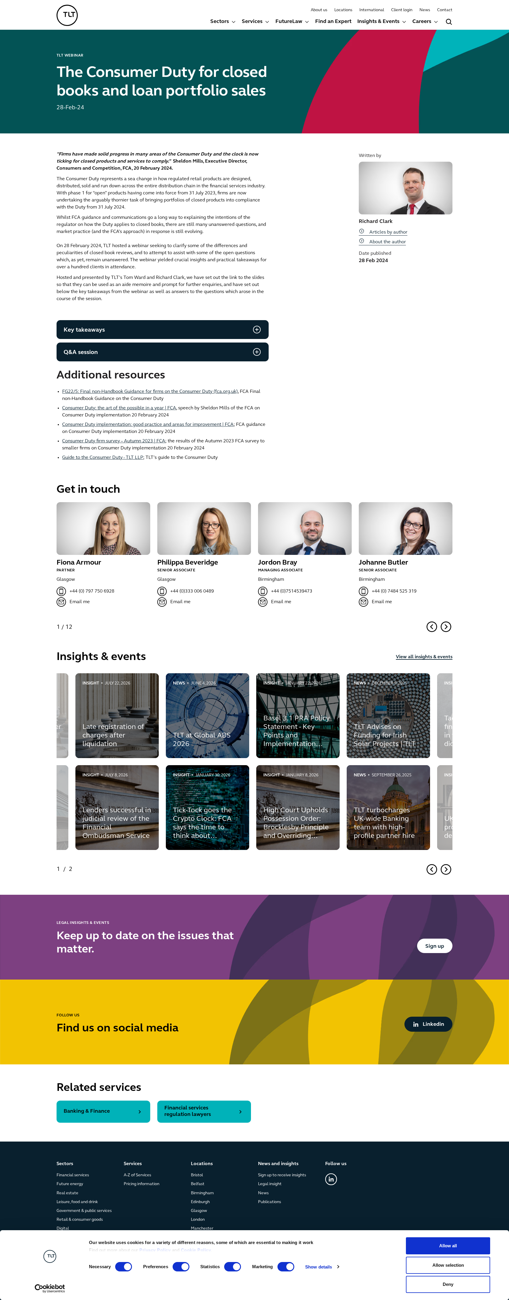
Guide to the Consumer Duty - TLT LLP (102, 457)
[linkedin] (331, 1179)
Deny (448, 1284)
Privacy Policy (155, 1250)
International (371, 10)
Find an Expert (333, 21)
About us (319, 10)
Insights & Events (378, 21)
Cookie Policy (196, 1250)
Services (252, 21)
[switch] (181, 1266)
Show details (318, 1266)
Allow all (448, 1245)
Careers (421, 21)
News (424, 10)
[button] (223, 22)
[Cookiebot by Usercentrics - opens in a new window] (50, 1288)
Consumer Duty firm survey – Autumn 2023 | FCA (113, 441)
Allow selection (448, 1265)
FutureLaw (288, 21)
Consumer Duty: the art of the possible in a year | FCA (119, 408)
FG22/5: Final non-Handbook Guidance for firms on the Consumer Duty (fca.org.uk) (150, 391)
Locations (343, 10)
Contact (444, 10)
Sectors (219, 21)
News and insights (278, 1164)
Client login (401, 10)
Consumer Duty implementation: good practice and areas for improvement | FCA (148, 424)
